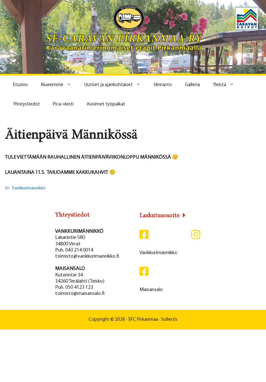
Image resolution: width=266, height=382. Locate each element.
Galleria (192, 85)
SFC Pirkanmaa (143, 319)
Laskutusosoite (159, 215)
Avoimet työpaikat (106, 104)
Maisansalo (151, 289)
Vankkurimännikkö (28, 188)
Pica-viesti (63, 104)
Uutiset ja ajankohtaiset (108, 85)
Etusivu (20, 85)
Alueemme (52, 85)
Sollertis (169, 319)
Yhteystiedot (26, 104)
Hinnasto (163, 85)
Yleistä (219, 85)
